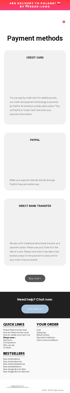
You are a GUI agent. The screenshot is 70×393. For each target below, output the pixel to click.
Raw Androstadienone (14, 364)
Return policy (43, 335)
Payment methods (46, 337)
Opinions (7, 340)
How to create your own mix (16, 335)
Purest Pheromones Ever (15, 330)
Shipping (41, 332)
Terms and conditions (47, 340)
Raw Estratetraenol (12, 366)
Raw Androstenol (11, 359)
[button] (4, 22)
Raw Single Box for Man (14, 369)
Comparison (9, 342)
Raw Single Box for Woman (16, 371)
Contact (7, 347)
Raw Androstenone (12, 361)
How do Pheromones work (16, 332)
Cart (39, 330)
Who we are (8, 345)
